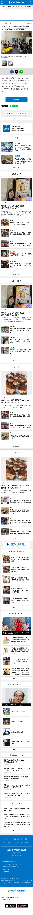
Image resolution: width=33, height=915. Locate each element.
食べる (9, 6)
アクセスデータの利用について (10, 866)
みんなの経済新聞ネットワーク (16, 891)
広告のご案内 (6, 871)
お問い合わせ (6, 869)
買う (22, 6)
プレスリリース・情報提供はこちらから (12, 864)
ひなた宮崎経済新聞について (10, 861)
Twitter (19, 854)
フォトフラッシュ (6, 23)
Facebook (14, 854)
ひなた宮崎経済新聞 (16, 2)
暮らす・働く (28, 6)
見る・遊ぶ (16, 6)
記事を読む (16, 99)
